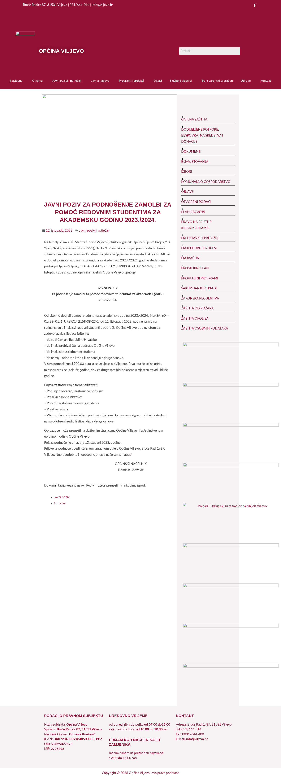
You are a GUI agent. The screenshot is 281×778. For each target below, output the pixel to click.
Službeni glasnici (181, 80)
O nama (37, 80)
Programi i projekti (131, 80)
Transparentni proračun (217, 80)
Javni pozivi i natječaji (66, 80)
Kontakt (265, 80)
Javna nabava (100, 80)
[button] (17, 80)
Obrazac (60, 503)
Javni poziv (62, 497)
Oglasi (157, 80)
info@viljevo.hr (197, 739)
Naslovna (16, 80)
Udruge (246, 80)
